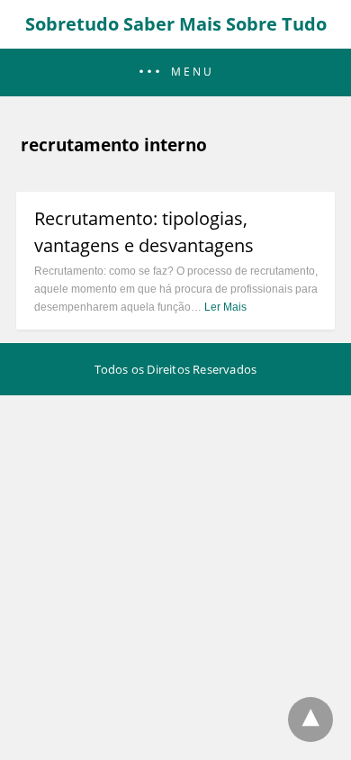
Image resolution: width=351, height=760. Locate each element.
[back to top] (310, 719)
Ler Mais (225, 307)
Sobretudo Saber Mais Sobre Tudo (176, 24)
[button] (175, 72)
